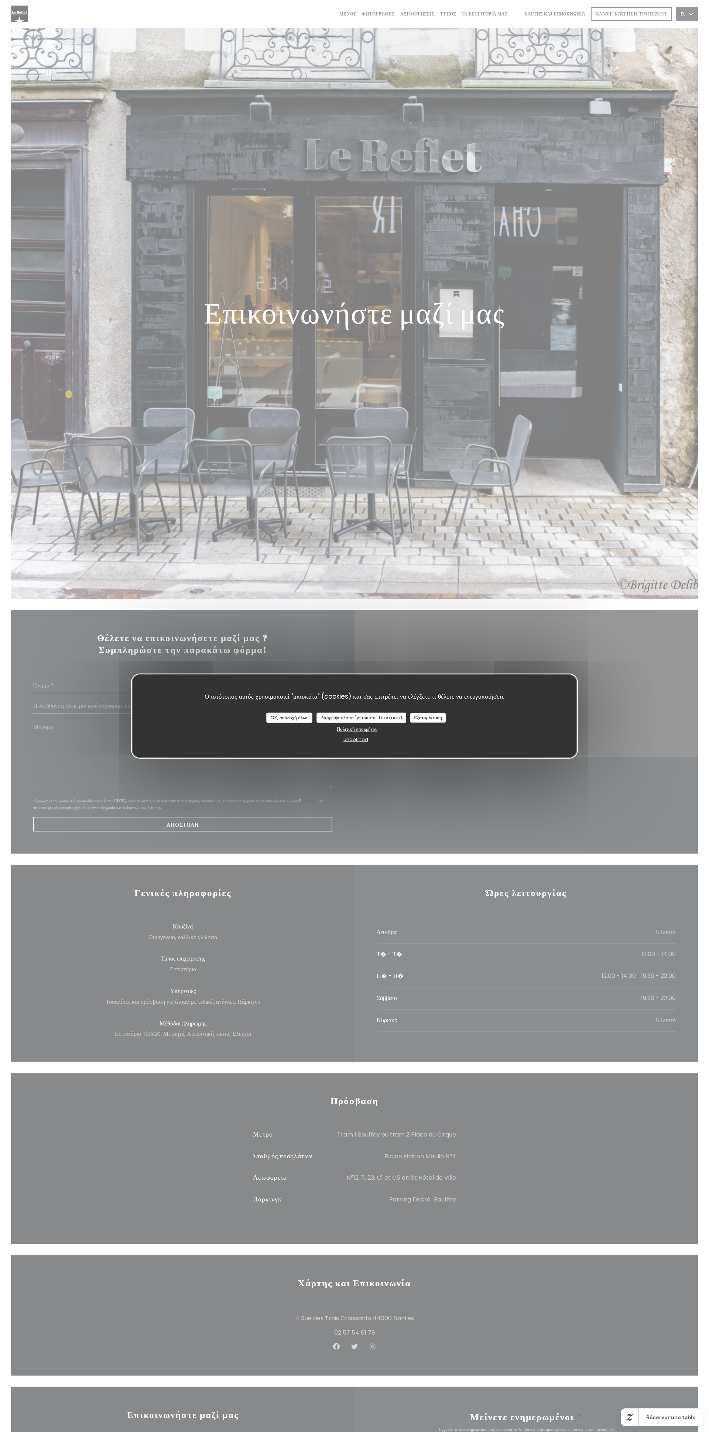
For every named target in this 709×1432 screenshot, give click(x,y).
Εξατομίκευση (428, 717)
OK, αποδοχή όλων (289, 717)
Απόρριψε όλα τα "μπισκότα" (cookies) (361, 717)
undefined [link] (355, 739)
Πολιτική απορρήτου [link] (357, 728)
